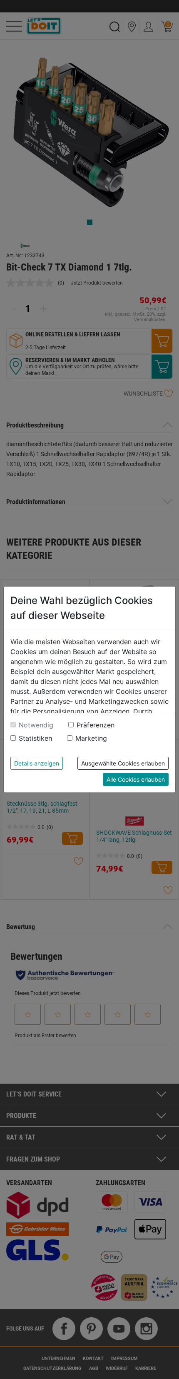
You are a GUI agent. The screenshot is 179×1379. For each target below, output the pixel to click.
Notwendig (36, 725)
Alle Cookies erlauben (136, 779)
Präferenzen (95, 725)
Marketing (91, 738)
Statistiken (35, 738)
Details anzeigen (36, 763)
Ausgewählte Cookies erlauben (123, 763)
